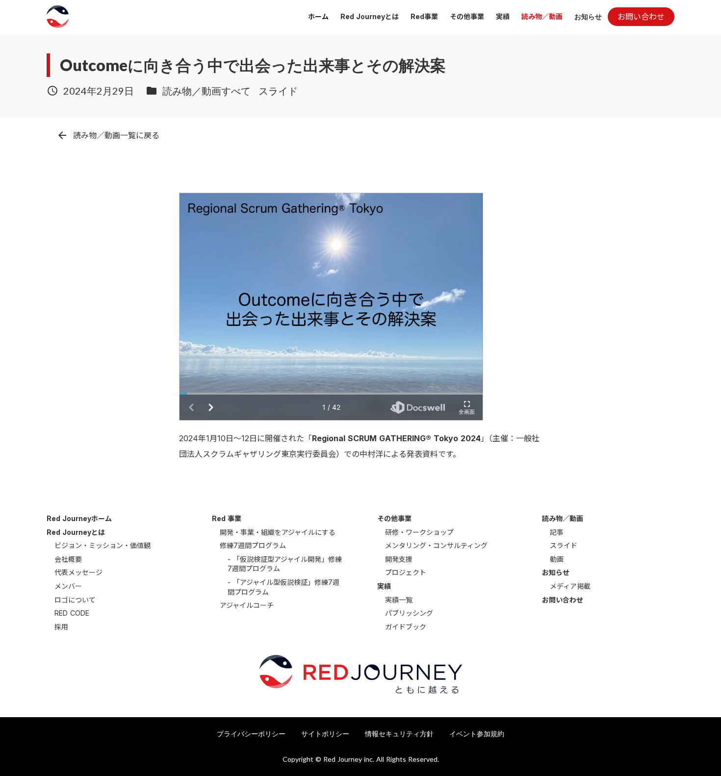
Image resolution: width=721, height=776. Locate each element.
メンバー (68, 586)
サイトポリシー (325, 733)
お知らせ (588, 16)
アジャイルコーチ (247, 605)
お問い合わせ (562, 600)
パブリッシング (409, 613)
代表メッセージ (78, 572)
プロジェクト (405, 572)
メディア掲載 (570, 586)
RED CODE (71, 613)
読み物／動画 (542, 16)
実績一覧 (398, 600)
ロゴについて (75, 600)
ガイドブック (405, 627)
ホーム (318, 16)
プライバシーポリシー (251, 733)
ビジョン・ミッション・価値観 (102, 545)
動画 (557, 559)
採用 (61, 627)
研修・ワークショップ (419, 532)
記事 (557, 532)
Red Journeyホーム (79, 518)
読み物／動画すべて (206, 91)
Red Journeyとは (369, 16)
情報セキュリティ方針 (399, 733)
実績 (503, 16)
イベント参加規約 (476, 733)
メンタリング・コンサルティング (436, 545)
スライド (278, 91)
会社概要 (68, 559)
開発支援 (398, 559)
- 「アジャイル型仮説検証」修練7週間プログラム (283, 587)
